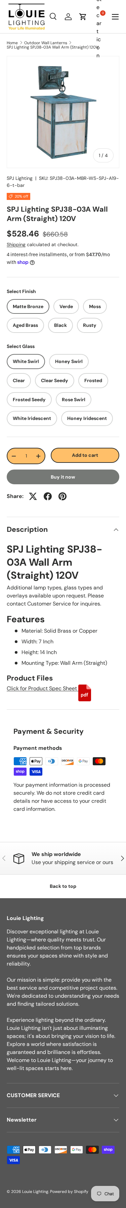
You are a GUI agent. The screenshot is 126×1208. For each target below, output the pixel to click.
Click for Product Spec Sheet (42, 688)
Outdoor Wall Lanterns (45, 43)
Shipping (16, 244)
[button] (83, 16)
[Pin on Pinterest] (62, 496)
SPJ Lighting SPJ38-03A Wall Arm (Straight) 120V (52, 47)
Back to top (63, 886)
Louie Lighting (35, 1191)
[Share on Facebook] (47, 496)
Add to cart (85, 455)
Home (12, 43)
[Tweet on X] (33, 496)
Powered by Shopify (69, 1191)
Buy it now (63, 477)
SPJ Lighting (20, 178)
